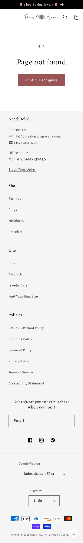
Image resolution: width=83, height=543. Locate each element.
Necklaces (16, 221)
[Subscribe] (68, 421)
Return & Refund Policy (26, 328)
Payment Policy (20, 350)
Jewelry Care (18, 285)
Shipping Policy (20, 339)
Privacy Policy (19, 361)
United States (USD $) (39, 473)
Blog (12, 263)
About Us (16, 274)
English (39, 500)
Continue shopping (41, 80)
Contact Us (17, 130)
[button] (6, 17)
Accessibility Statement (26, 383)
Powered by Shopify (60, 534)
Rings (13, 209)
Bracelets (15, 232)
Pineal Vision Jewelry (34, 534)
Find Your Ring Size (23, 296)
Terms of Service (21, 372)
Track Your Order (22, 170)
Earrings (15, 198)
